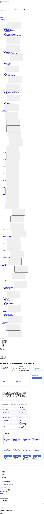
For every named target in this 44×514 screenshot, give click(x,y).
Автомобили (7, 101)
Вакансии (4, 243)
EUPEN (4, 152)
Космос (4, 51)
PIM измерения (7, 31)
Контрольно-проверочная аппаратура (11, 54)
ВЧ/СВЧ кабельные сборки (9, 279)
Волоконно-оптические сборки (8, 287)
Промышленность (6, 60)
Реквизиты (5, 250)
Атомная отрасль (8, 63)
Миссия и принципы (6, 229)
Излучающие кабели (8, 314)
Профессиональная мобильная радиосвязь (12, 92)
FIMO (4, 166)
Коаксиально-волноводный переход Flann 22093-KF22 (35, 446)
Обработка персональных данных (7, 484)
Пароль (8, 490)
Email (9, 489)
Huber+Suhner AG (7, 298)
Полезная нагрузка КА (8, 52)
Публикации (5, 311)
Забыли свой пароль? (3, 491)
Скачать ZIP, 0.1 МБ (19, 383)
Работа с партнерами (6, 257)
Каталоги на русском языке (9, 303)
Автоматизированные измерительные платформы (13, 35)
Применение (4, 21)
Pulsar (4, 173)
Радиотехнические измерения (10, 30)
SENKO (4, 180)
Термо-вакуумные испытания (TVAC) (11, 53)
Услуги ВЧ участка (8, 280)
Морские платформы (8, 83)
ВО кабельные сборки (8, 288)
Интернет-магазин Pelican (6, 479)
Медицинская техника (8, 62)
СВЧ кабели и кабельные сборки (10, 313)
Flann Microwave (7, 302)
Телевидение (7, 93)
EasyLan (6, 304)
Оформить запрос (6, 459)
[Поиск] (1, 2)
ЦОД (4, 110)
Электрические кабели (9, 315)
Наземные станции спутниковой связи (11, 91)
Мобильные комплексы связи (10, 75)
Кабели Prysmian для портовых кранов (11, 65)
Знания (3, 290)
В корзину (37, 377)
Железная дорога (8, 102)
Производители (4, 111)
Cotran (4, 201)
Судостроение (5, 82)
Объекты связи (7, 74)
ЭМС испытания (7, 33)
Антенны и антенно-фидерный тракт (11, 312)
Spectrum (4, 131)
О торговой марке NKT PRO (7, 236)
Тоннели (6, 94)
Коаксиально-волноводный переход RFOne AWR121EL (16, 446)
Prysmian (4, 159)
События (3, 323)
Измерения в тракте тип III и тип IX (10, 36)
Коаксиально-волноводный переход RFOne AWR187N (6, 446)
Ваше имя (9, 495)
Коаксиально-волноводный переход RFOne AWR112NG (26, 446)
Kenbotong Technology (6, 221)
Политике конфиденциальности (30, 508)
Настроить (12, 510)
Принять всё (2, 510)
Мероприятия (5, 336)
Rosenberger (5, 138)
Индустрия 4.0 (7, 64)
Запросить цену (37, 370)
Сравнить (36, 381)
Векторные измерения (8, 29)
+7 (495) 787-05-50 (3, 10)
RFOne (4, 187)
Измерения (5, 28)
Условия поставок (5, 483)
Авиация (4, 43)
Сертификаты (5, 264)
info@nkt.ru (1, 356)
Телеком (4, 90)
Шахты (6, 61)
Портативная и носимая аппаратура (10, 72)
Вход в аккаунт (2, 487)
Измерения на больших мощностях (10, 34)
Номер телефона (11, 496)
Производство (4, 265)
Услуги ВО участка (8, 289)
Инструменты (5, 322)
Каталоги (4, 297)
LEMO (4, 194)
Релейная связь (7, 73)
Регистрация (8, 487)
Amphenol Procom (6, 145)
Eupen (6, 301)
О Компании (4, 222)
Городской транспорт (8, 103)
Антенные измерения (8, 32)
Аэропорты (7, 44)
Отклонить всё (7, 510)
